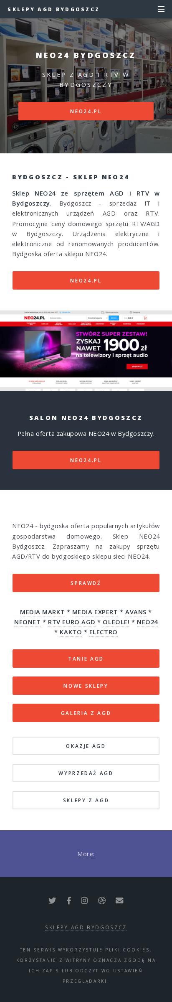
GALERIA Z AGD (86, 713)
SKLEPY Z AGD (86, 800)
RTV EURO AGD (72, 622)
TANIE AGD (86, 658)
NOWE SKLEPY (85, 685)
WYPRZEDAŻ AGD (85, 773)
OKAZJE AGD (86, 746)
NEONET (27, 622)
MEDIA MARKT (42, 612)
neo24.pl (85, 111)
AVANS (136, 612)
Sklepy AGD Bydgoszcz (54, 9)
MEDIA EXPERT (95, 612)
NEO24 (147, 622)
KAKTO (71, 632)
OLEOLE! (116, 622)
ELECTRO (103, 632)
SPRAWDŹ (86, 583)
